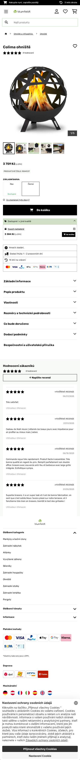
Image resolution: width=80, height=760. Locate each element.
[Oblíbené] (65, 11)
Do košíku (43, 210)
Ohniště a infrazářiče (23, 34)
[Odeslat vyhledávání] (6, 22)
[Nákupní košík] (74, 11)
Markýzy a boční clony (14, 539)
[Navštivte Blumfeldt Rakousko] (12, 693)
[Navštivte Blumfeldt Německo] (5, 693)
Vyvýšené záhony (12, 559)
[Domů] (9, 34)
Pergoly (7, 599)
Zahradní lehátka (12, 592)
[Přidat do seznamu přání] (75, 46)
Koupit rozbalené (16, 229)
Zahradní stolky (11, 586)
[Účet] (57, 11)
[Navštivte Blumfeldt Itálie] (27, 693)
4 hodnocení (28, 53)
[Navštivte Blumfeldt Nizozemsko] (50, 693)
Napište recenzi (41, 377)
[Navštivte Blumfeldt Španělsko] (35, 693)
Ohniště (43, 34)
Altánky (7, 552)
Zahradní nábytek (12, 546)
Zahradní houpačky (13, 572)
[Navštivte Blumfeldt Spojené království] (42, 693)
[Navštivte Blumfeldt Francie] (20, 693)
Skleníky (7, 566)
